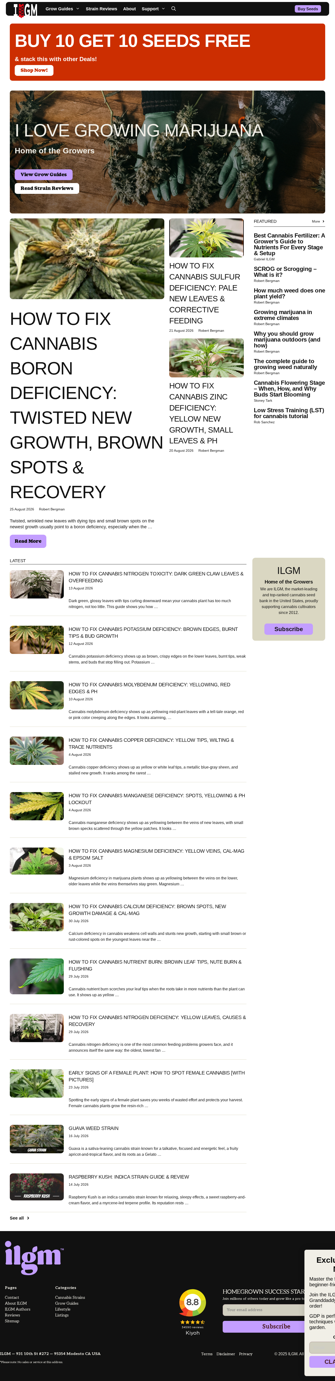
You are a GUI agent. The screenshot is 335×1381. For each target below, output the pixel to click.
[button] (173, 8)
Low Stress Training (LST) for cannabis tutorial (289, 413)
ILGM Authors (17, 1309)
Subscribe (288, 629)
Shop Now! (34, 70)
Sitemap (12, 1321)
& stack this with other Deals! (56, 59)
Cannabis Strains (70, 1297)
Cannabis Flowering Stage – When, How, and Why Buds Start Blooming (289, 388)
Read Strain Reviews (47, 188)
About (129, 8)
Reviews (12, 1315)
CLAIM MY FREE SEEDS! (275, 1361)
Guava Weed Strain (93, 1128)
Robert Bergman (52, 509)
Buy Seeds (308, 9)
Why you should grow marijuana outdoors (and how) (287, 339)
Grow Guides (59, 8)
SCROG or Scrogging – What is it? (285, 272)
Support (150, 8)
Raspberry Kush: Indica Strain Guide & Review (129, 1177)
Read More (28, 541)
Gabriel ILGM (264, 259)
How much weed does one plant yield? (289, 293)
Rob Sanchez (264, 422)
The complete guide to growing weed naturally (285, 364)
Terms (207, 1354)
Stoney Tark (263, 400)
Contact (12, 1297)
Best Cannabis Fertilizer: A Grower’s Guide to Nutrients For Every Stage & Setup (289, 244)
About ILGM (16, 1303)
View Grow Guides (44, 175)
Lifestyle (62, 1309)
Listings (62, 1315)
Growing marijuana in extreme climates (283, 315)
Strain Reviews (101, 8)
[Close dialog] (323, 1247)
